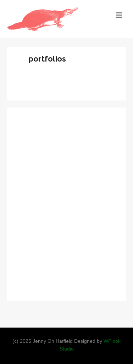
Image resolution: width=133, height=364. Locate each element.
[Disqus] (66, 203)
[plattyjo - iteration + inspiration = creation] (51, 19)
